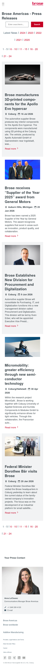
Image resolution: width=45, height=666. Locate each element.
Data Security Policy (9, 644)
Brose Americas (10, 620)
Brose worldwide (10, 625)
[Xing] (14, 657)
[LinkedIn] (19, 657)
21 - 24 (8, 56)
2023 (30, 32)
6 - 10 (13, 49)
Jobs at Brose (7, 652)
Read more (10, 148)
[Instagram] (9, 657)
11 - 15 (23, 49)
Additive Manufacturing (13, 632)
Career (5, 648)
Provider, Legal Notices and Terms (13, 639)
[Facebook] (5, 657)
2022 (39, 32)
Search (37, 24)
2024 (22, 32)
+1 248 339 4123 (14, 607)
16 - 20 (34, 49)
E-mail (10, 610)
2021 (19, 40)
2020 (27, 40)
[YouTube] (24, 657)
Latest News (10, 32)
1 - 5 (5, 49)
